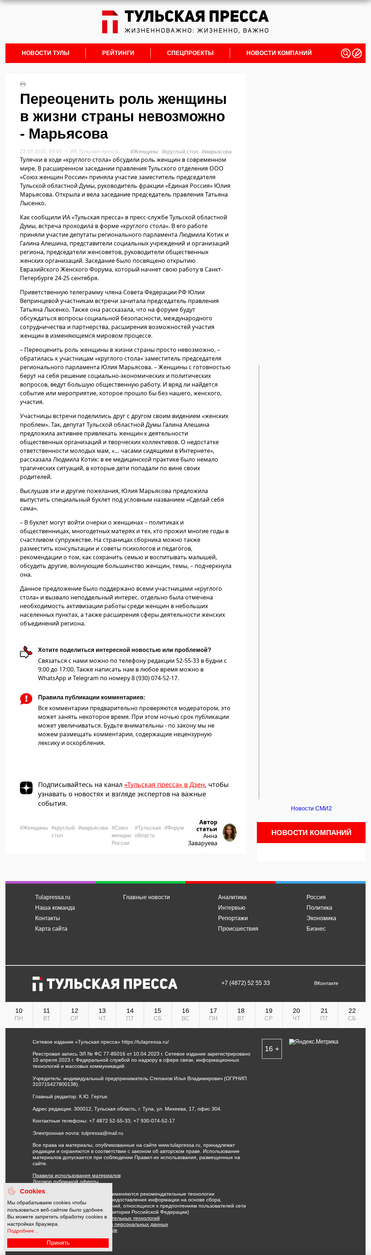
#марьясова (217, 151)
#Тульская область (148, 831)
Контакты (47, 918)
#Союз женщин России (121, 835)
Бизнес (316, 929)
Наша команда (55, 908)
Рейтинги (118, 53)
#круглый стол (180, 151)
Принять (58, 1243)
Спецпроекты (190, 53)
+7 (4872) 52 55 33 (245, 983)
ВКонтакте (326, 983)
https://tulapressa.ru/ (145, 1042)
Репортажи (233, 918)
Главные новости (146, 897)
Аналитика (232, 897)
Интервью (231, 908)
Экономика (321, 918)
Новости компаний (279, 53)
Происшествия (238, 929)
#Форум (174, 828)
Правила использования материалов (77, 1175)
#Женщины (144, 151)
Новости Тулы (46, 53)
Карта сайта (51, 929)
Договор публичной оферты (66, 1181)
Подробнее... (22, 1231)
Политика (319, 908)
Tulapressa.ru (52, 897)
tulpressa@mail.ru (102, 1133)
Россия (316, 897)
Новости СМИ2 (311, 808)
